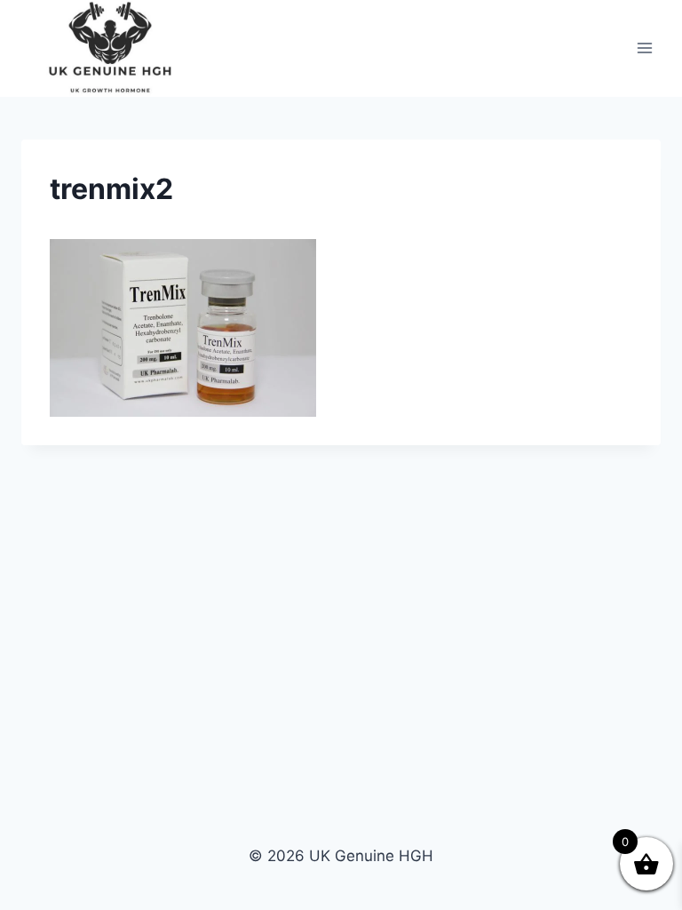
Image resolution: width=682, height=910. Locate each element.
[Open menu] (644, 48)
